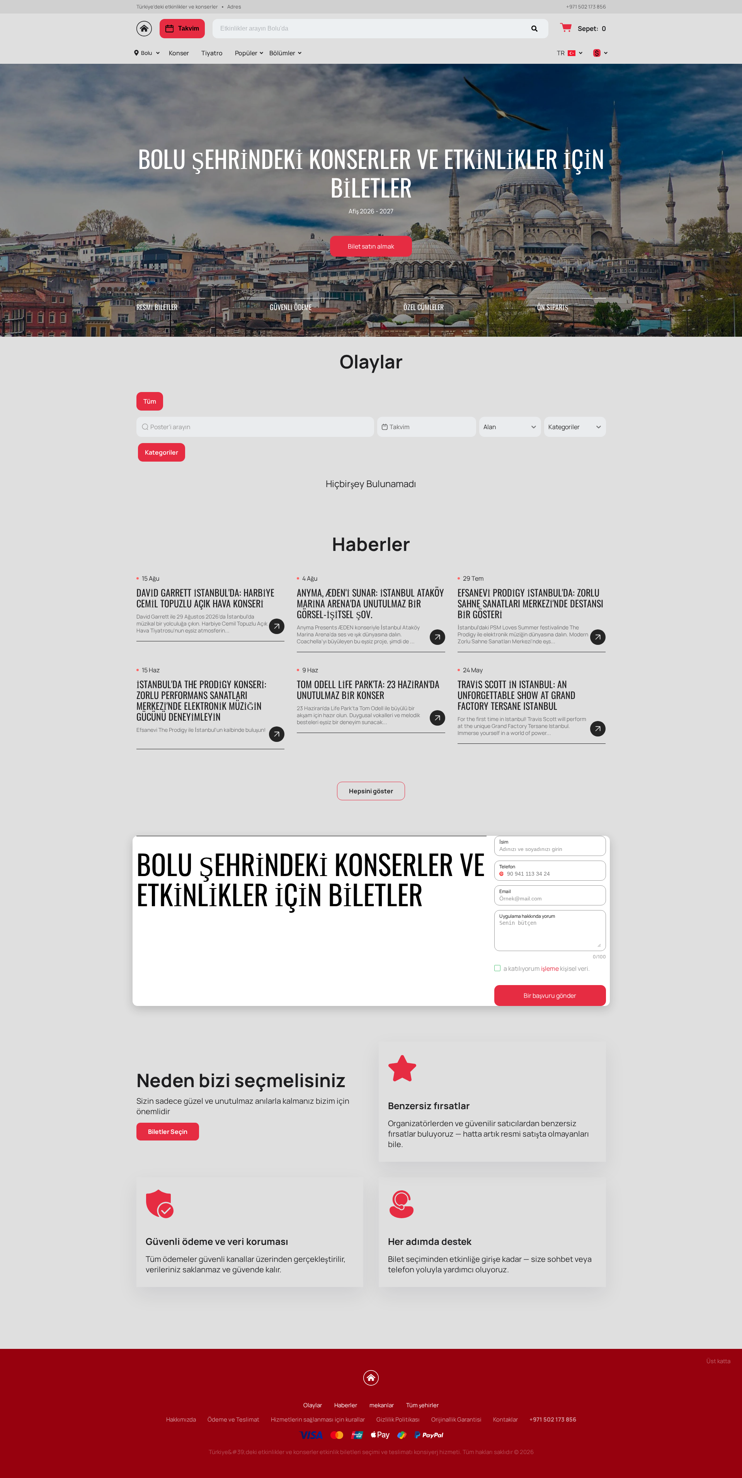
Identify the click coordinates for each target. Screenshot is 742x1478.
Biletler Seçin (167, 1131)
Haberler (345, 1405)
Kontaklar (505, 1419)
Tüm (149, 401)
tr (561, 53)
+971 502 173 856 (586, 6)
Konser (179, 53)
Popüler (246, 53)
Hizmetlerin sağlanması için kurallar (318, 1419)
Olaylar (312, 1405)
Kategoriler (161, 452)
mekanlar (381, 1405)
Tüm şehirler (422, 1405)
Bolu (146, 52)
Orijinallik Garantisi (456, 1419)
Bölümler (282, 53)
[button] (502, 874)
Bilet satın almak (371, 246)
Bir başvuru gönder (550, 995)
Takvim (188, 28)
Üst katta (718, 1361)
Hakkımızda (181, 1419)
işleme (550, 968)
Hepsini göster (371, 791)
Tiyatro (212, 53)
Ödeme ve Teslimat (233, 1419)
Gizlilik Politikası (398, 1419)
